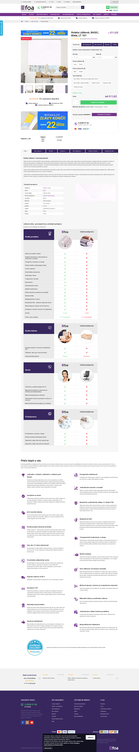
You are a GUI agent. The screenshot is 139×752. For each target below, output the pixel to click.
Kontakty (68, 1)
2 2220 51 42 (46, 7)
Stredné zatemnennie (48, 195)
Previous (22, 89)
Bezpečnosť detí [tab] (109, 151)
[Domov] (22, 21)
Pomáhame (103, 711)
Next (66, 89)
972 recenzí (32, 683)
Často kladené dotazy (57, 718)
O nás (52, 1)
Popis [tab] (25, 151)
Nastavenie (48, 748)
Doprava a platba (27, 1)
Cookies (76, 713)
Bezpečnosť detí (104, 713)
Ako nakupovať (87, 44)
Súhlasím (90, 737)
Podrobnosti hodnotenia (91, 38)
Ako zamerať (98, 44)
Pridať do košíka (99, 102)
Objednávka (76, 44)
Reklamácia (77, 708)
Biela (44, 190)
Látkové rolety (47, 188)
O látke (115, 44)
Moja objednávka (77, 1)
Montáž (107, 44)
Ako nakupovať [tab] (77, 151)
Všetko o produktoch (57, 706)
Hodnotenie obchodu (41, 1)
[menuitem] (24, 14)
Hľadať (82, 7)
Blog (59, 1)
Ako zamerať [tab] (37, 151)
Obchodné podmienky (79, 703)
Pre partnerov (103, 716)
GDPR (75, 711)
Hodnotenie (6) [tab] (64, 151)
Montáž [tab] (51, 151)
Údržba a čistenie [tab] (92, 151)
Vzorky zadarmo (56, 703)
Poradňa (54, 716)
